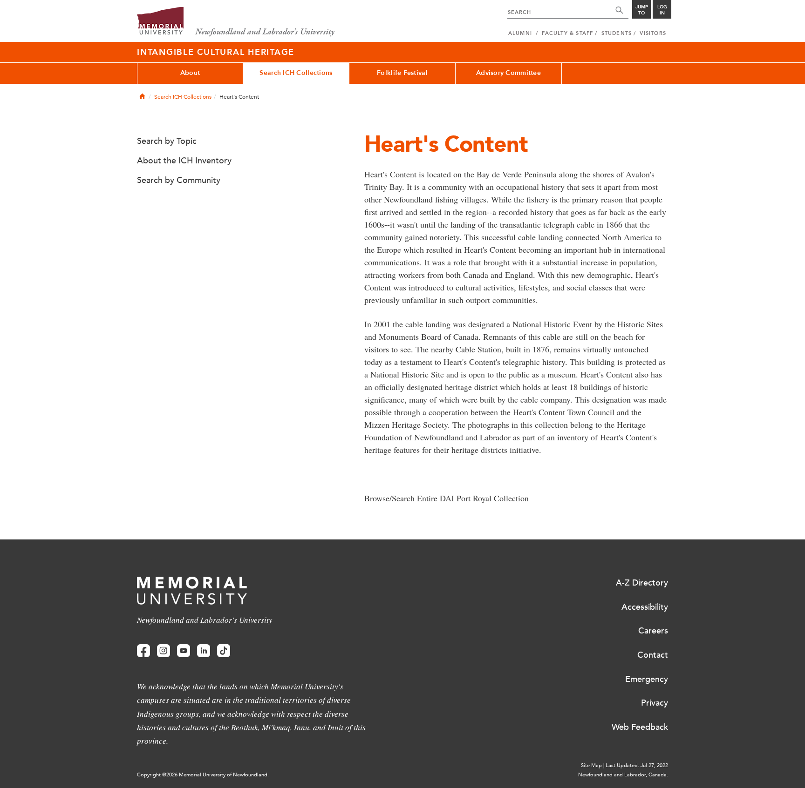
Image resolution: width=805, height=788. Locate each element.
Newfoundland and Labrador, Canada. (623, 775)
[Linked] (203, 651)
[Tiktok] (223, 651)
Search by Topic (167, 141)
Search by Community (178, 180)
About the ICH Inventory (184, 160)
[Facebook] (143, 651)
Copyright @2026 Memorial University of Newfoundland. (203, 775)
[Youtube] (183, 651)
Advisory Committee (508, 73)
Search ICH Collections (295, 73)
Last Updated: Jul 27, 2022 (637, 765)
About (190, 73)
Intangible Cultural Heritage (215, 52)
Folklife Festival (402, 73)
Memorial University (236, 22)
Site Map (591, 765)
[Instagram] (163, 651)
